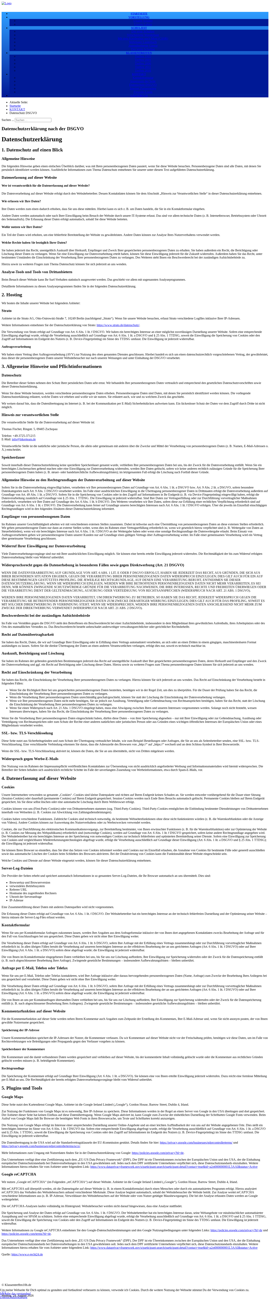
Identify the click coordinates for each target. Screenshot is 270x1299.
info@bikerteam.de (24, 439)
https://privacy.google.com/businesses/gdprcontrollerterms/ (196, 1142)
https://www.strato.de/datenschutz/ (118, 325)
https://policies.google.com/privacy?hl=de (158, 1153)
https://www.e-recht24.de (27, 1254)
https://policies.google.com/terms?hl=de (26, 1233)
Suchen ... (8, 120)
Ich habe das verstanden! (15, 1293)
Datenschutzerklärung (13, 1297)
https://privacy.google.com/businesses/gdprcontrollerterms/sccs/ (41, 1146)
